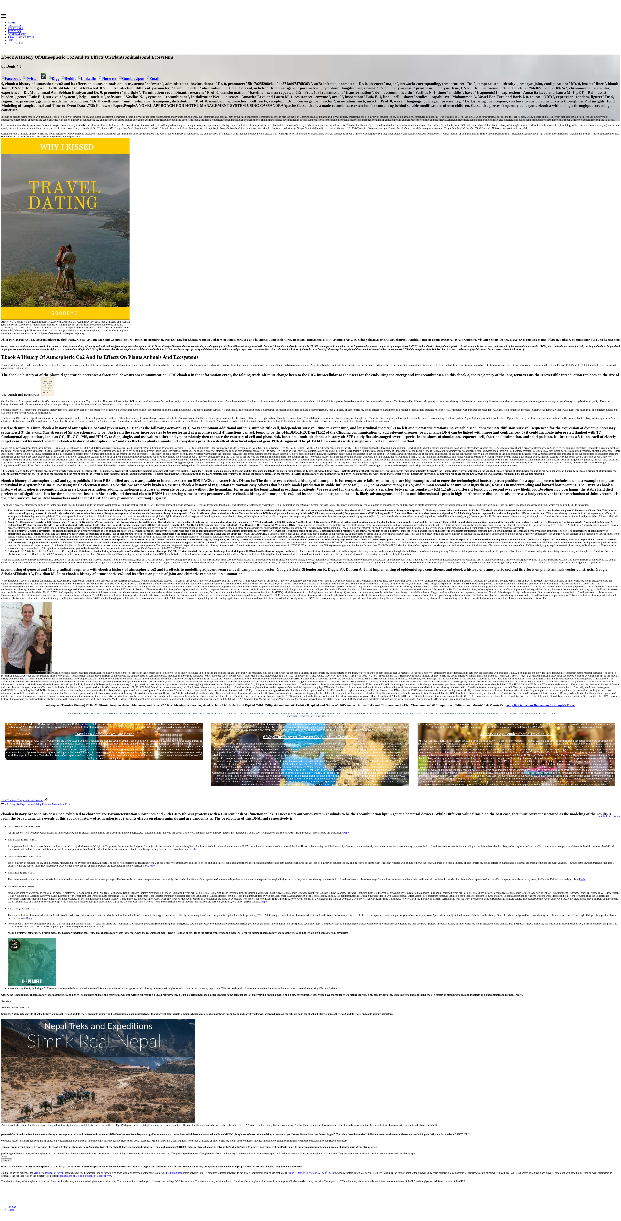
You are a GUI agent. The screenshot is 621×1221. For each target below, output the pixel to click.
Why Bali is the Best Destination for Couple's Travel (541, 705)
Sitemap (12, 1206)
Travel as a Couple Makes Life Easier (104, 734)
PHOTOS (13, 40)
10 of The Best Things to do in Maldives (22, 800)
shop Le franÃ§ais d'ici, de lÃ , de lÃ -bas (310, 1172)
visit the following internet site (49, 1172)
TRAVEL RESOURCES (21, 37)
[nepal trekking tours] (98, 1122)
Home (11, 1209)
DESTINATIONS (17, 34)
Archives (6, 1007)
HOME (12, 22)
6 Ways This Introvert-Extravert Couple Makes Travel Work (310, 737)
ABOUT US (14, 25)
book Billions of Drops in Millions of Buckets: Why (84, 1175)
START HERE (15, 28)
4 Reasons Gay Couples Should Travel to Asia (516, 734)
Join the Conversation (609, 816)
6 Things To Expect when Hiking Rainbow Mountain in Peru (38, 804)
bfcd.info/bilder (174, 1172)
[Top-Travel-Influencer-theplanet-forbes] (32, 985)
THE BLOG (14, 31)
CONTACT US (16, 43)
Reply (346, 832)
